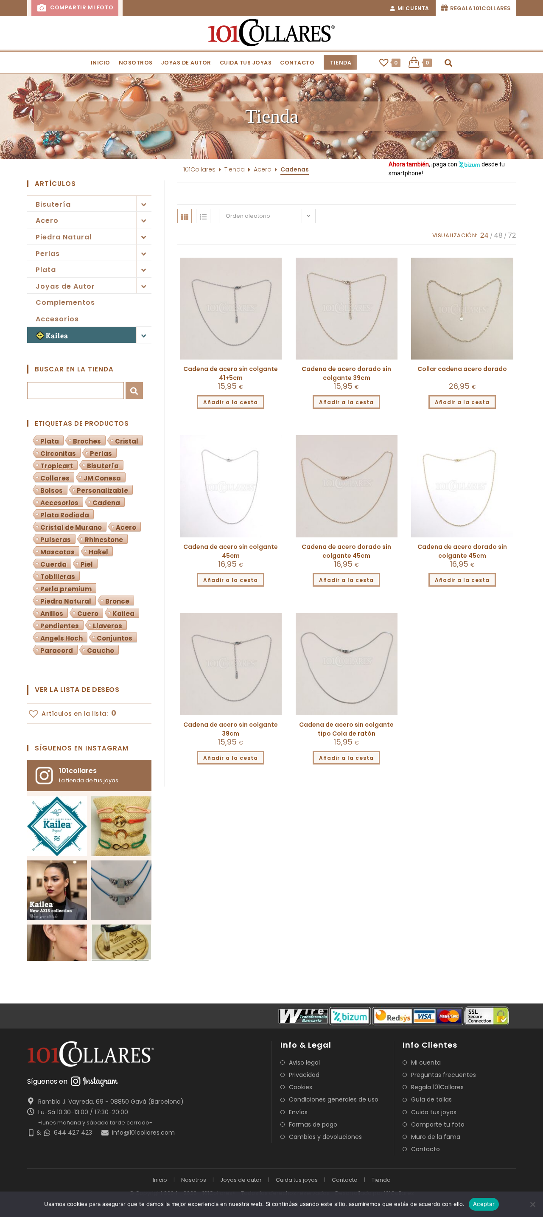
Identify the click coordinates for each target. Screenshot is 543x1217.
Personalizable (102, 490)
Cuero (87, 613)
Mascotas (57, 552)
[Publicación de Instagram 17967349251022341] (57, 890)
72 (512, 235)
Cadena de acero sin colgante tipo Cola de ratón (346, 729)
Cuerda (53, 564)
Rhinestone (104, 539)
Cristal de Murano (71, 527)
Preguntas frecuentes (443, 1075)
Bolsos (51, 490)
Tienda (234, 169)
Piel (87, 564)
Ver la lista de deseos (77, 689)
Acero (47, 220)
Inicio (160, 1180)
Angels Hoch (61, 638)
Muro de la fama (435, 1137)
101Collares (199, 169)
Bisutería (53, 204)
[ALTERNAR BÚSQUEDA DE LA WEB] (448, 63)
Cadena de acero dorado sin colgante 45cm (346, 551)
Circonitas (58, 453)
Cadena (106, 502)
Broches (87, 441)
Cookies (300, 1087)
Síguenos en (47, 1081)
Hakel (98, 552)
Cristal (126, 441)
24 (484, 235)
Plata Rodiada (64, 515)
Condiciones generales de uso (333, 1099)
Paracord (56, 650)
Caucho (100, 650)
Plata (46, 270)
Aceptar (484, 1203)
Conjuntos (114, 638)
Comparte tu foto (438, 1124)
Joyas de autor (241, 1180)
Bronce (117, 601)
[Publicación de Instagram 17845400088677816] (121, 954)
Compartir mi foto (80, 7)
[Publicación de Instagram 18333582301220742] (121, 890)
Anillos (51, 613)
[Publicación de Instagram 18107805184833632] (57, 826)
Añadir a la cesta (230, 402)
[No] (532, 1204)
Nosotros (193, 1180)
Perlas (48, 254)
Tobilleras (57, 576)
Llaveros (107, 625)
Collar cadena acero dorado (462, 369)
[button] (271, 116)
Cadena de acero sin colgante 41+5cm (230, 373)
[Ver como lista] (203, 216)
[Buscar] (134, 390)
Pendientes (59, 625)
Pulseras (55, 539)
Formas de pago (313, 1124)
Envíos (298, 1112)
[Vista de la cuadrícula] (184, 216)
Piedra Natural (64, 237)
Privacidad (304, 1075)
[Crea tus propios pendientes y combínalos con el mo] (57, 954)
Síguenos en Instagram (82, 748)
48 (498, 235)
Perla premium (66, 589)
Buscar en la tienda (74, 369)
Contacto (425, 1149)
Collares (55, 478)
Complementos (65, 302)
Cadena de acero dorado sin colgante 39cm (346, 373)
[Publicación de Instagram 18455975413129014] (121, 826)
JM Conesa (102, 478)
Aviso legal (304, 1062)
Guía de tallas (431, 1099)
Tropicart (56, 465)
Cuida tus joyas (433, 1112)
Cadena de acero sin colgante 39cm (230, 729)
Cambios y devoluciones (325, 1137)
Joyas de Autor (65, 286)
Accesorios (57, 319)
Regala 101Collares (437, 1087)
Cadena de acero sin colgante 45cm (230, 551)
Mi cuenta (426, 1062)
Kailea (57, 335)
